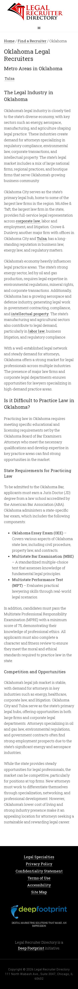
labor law (36, 331)
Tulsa (9, 78)
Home (39, 12)
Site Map (39, 892)
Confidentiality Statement (39, 871)
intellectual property (30, 313)
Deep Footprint (31, 948)
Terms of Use (39, 878)
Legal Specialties (39, 856)
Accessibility (39, 885)
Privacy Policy (39, 863)
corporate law (28, 221)
